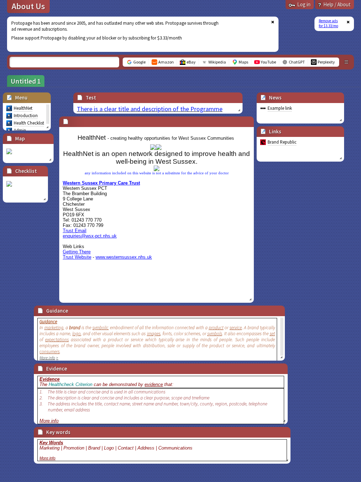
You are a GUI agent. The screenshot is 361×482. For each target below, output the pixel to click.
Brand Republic (282, 142)
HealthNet (23, 108)
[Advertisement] (138, 34)
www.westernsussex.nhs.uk (124, 257)
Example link (280, 108)
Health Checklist (29, 123)
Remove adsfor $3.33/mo (328, 23)
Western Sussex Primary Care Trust (101, 183)
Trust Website (77, 257)
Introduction (26, 116)
